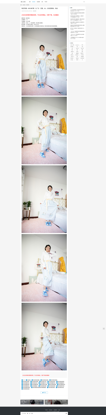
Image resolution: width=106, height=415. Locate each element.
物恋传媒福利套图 (53, 384)
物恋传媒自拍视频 (52, 385)
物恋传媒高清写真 (61, 387)
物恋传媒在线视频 (35, 381)
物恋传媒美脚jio (34, 385)
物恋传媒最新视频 (26, 384)
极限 (82, 51)
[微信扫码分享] (28, 413)
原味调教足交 (73, 46)
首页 (30, 1)
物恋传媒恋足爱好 (52, 381)
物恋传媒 (34, 10)
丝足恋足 (33, 1)
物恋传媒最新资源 (35, 384)
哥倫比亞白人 (83, 53)
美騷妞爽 (77, 53)
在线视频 (38, 1)
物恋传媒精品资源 (62, 384)
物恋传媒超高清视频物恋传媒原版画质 (39, 387)
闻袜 (72, 53)
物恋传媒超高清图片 (26, 387)
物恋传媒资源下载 (61, 385)
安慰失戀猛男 (73, 58)
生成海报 (24, 413)
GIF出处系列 (72, 59)
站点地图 (57, 411)
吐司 (77, 46)
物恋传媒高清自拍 (26, 388)
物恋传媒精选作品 (26, 385)
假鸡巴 (77, 59)
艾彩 (42, 1)
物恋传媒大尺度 (43, 381)
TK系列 (46, 1)
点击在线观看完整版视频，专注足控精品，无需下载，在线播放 (40, 15)
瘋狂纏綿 (82, 56)
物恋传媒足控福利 (52, 387)
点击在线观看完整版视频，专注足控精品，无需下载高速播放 (35, 375)
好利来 (77, 51)
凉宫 (72, 48)
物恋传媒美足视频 (43, 385)
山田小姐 (77, 48)
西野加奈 (72, 51)
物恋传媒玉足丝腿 (44, 384)
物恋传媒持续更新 (61, 381)
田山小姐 (82, 48)
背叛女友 (77, 58)
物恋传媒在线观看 (26, 381)
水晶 (82, 46)
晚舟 (77, 56)
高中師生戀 (82, 58)
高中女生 (72, 56)
